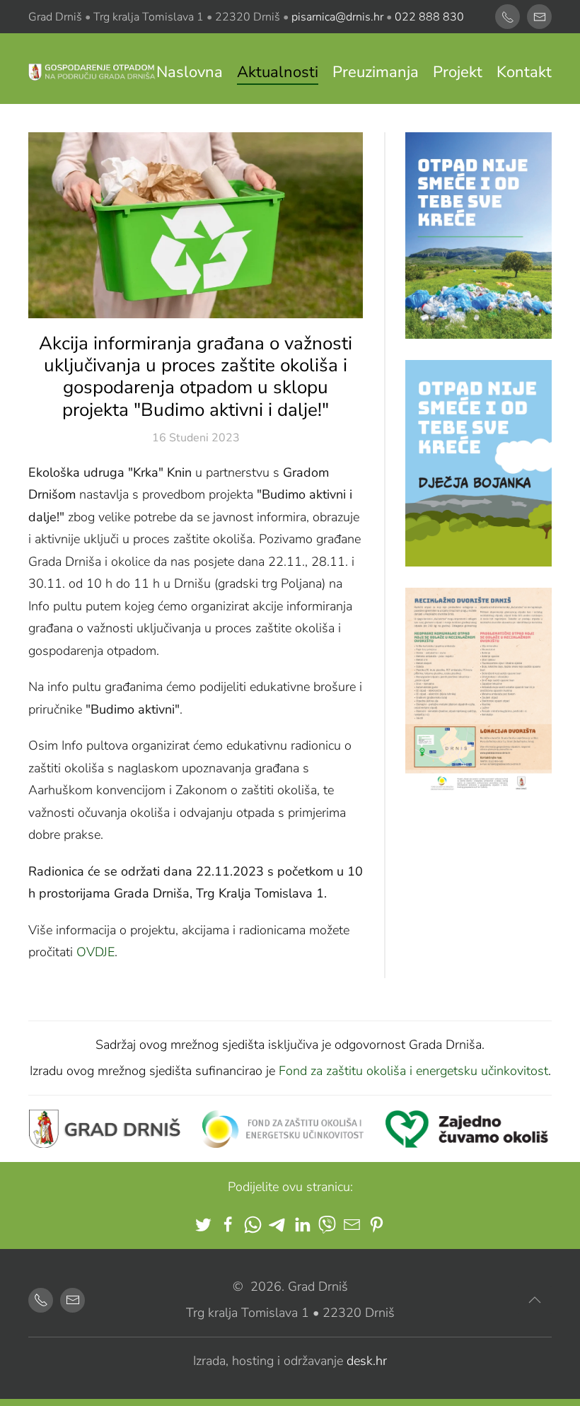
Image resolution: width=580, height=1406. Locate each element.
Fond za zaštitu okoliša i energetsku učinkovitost (413, 1070)
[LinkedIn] (302, 1224)
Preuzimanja (375, 72)
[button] (535, 1300)
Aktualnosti (277, 72)
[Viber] (327, 1224)
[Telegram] (277, 1224)
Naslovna (189, 72)
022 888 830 (429, 17)
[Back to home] (92, 72)
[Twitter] (203, 1224)
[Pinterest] (376, 1224)
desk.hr (367, 1360)
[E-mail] (352, 1224)
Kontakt (524, 72)
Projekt (457, 72)
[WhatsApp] (253, 1224)
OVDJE (95, 951)
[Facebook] (228, 1224)
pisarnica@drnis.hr (337, 17)
